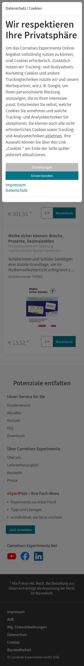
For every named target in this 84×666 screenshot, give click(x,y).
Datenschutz (17, 190)
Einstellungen (42, 167)
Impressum (16, 185)
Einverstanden (42, 175)
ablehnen (53, 135)
